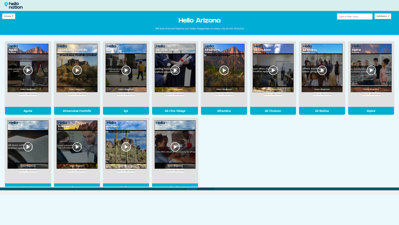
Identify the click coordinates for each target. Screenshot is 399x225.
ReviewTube (192, 189)
